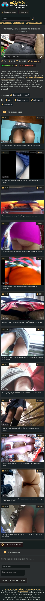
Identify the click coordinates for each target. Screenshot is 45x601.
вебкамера (37, 100)
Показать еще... (14, 544)
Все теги (24, 12)
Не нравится (27, 65)
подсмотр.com (23, 591)
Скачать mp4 (35, 61)
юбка (10, 100)
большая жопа (22, 100)
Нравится (8, 65)
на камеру (8, 104)
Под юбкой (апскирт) (21, 95)
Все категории (10, 12)
